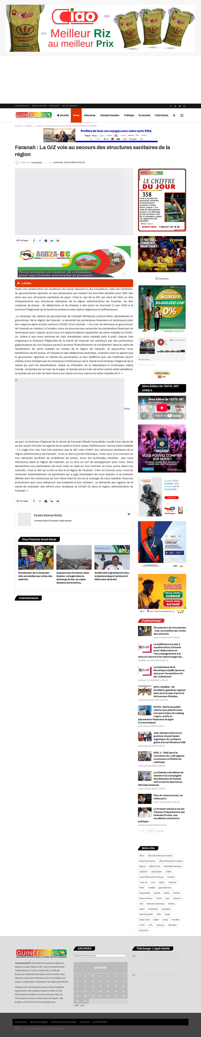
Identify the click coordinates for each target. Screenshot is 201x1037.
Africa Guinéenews (147, 861)
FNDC (141, 888)
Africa (141, 856)
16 (85, 991)
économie (143, 930)
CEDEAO (143, 872)
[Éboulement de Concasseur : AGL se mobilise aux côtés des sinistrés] (36, 557)
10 (93, 986)
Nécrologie (54, 106)
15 (77, 991)
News (76, 115)
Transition (175, 920)
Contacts (85, 1022)
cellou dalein (156, 872)
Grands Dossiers (109, 115)
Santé (167, 914)
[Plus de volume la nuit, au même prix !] (145, 799)
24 (93, 996)
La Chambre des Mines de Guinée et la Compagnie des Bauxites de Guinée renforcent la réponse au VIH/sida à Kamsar (160, 778)
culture (162, 882)
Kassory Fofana (145, 898)
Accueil (64, 115)
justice (167, 893)
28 (123, 996)
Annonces (89, 115)
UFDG (142, 925)
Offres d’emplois (39, 106)
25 (100, 996)
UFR (150, 925)
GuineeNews (142, 365)
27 (116, 996)
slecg (165, 920)
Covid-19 (143, 882)
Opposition (166, 909)
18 (100, 991)
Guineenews (144, 893)
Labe (167, 898)
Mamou (171, 904)
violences (160, 925)
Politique (129, 115)
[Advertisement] (100, 80)
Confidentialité (100, 1022)
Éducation (172, 925)
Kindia (158, 898)
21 (123, 991)
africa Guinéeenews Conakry (160, 856)
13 (116, 986)
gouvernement (165, 888)
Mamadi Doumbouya (155, 904)
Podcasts (152, 365)
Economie (144, 115)
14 (123, 986)
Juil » (82, 1005)
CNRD (168, 872)
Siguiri (156, 920)
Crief (153, 882)
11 (100, 986)
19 (108, 991)
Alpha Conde (154, 866)
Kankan (176, 893)
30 (85, 1001)
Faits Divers (161, 115)
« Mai (76, 1005)
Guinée (157, 893)
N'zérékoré (153, 909)
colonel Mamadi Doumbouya (151, 877)
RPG (159, 914)
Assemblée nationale (172, 866)
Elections (172, 882)
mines (141, 909)
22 (77, 996)
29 (77, 1001)
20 (116, 991)
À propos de (21, 1022)
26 (108, 996)
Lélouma (177, 898)
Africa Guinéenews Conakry (171, 861)
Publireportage (22, 106)
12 (108, 986)
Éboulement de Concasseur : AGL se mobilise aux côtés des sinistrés (170, 630)
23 (85, 996)
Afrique (142, 866)
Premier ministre (146, 914)
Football (151, 888)
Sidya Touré (144, 920)
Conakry (170, 877)
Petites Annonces (70, 106)
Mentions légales (39, 1022)
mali (141, 904)
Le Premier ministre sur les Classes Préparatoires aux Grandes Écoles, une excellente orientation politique (161, 815)
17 (93, 991)
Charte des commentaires (64, 1022)
